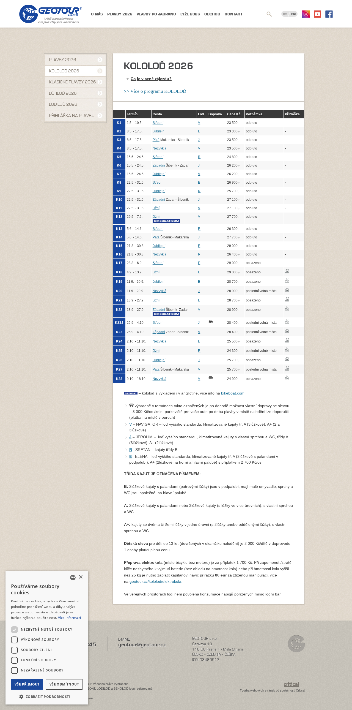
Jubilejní (159, 131)
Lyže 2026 (190, 14)
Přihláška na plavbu (71, 115)
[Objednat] (294, 271)
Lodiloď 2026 (63, 104)
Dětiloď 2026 (63, 93)
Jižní (156, 208)
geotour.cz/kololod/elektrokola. (156, 581)
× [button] (80, 577)
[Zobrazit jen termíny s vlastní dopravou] (216, 321)
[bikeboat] (174, 221)
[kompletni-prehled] (131, 406)
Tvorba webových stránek (257, 690)
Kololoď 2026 (64, 71)
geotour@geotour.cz (142, 644)
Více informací (69, 617)
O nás (97, 14)
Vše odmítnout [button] (64, 684)
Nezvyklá (159, 148)
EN (293, 14)
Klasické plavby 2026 (72, 82)
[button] (46, 696)
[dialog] (47, 637)
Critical (300, 690)
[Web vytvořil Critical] (294, 687)
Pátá (156, 140)
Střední (158, 123)
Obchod (212, 14)
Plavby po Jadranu (156, 14)
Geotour (50, 14)
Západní (159, 165)
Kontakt (234, 14)
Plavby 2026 (119, 14)
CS (285, 14)
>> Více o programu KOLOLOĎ (155, 91)
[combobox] (73, 577)
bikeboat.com (232, 393)
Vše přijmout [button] (27, 684)
